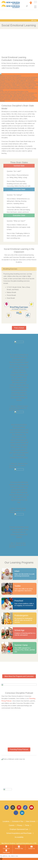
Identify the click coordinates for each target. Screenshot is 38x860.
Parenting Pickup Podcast (19, 749)
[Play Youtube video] (19, 310)
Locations (6, 821)
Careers (11, 825)
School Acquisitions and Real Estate (19, 833)
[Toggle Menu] (35, 2)
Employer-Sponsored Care (19, 829)
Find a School (19, 328)
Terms (27, 825)
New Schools (30, 821)
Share (35, 20)
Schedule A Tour (17, 821)
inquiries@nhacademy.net (24, 843)
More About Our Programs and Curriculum (19, 676)
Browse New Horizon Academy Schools (15, 786)
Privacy (19, 825)
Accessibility (19, 837)
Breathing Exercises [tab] (10, 269)
